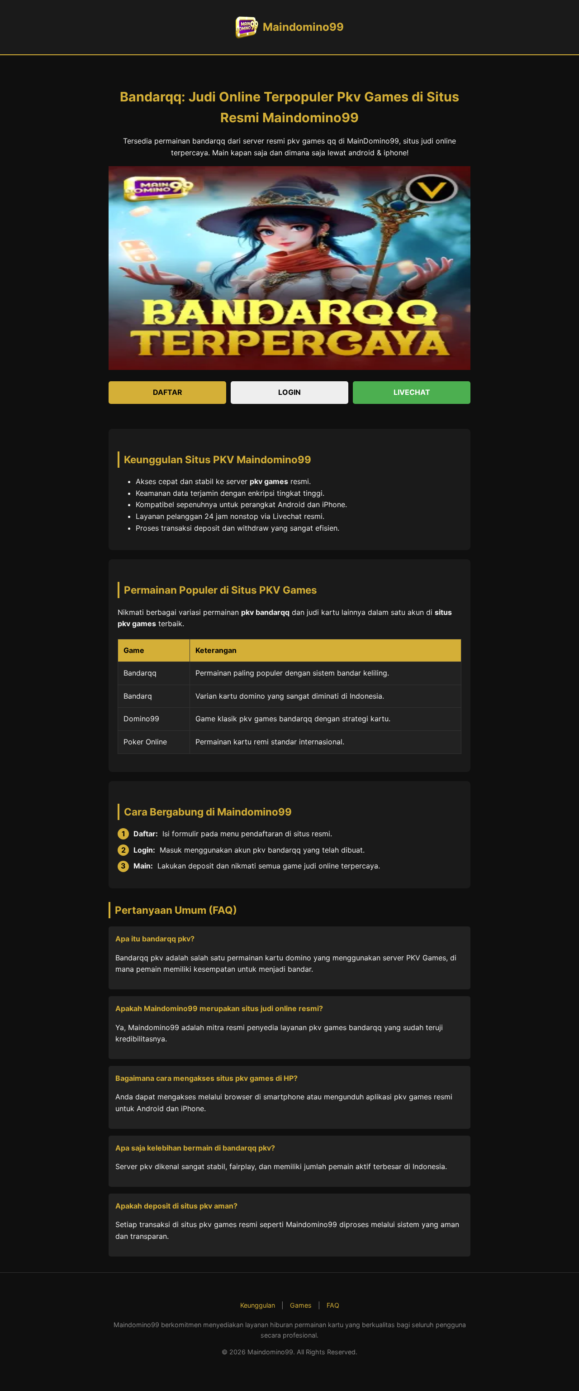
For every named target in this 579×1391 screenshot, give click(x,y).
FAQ (333, 1305)
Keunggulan (257, 1305)
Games (301, 1305)
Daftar (167, 392)
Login (289, 392)
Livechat (412, 392)
